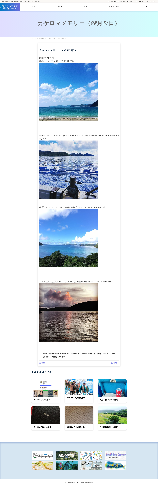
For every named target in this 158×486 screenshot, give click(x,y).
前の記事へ (43, 363)
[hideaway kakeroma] (67, 455)
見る (33, 7)
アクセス (143, 7)
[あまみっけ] (42, 455)
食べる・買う (114, 7)
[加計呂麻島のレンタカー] (116, 455)
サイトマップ (151, 1)
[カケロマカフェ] (91, 465)
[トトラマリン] (116, 465)
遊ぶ (86, 7)
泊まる (60, 7)
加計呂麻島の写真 (126, 1)
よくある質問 (140, 1)
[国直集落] (91, 455)
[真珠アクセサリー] (42, 465)
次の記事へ (115, 363)
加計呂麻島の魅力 (113, 1)
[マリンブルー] (67, 465)
